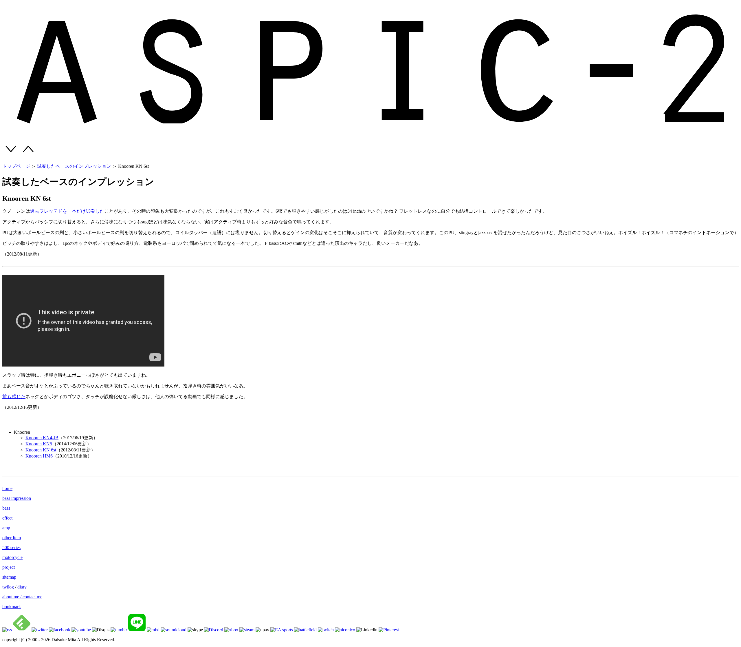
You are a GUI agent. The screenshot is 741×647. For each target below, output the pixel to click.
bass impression (16, 498)
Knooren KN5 (38, 443)
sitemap (9, 577)
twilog (8, 586)
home (7, 488)
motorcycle (12, 557)
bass (6, 508)
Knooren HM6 (39, 455)
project (8, 567)
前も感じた (13, 396)
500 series (11, 547)
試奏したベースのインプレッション (74, 166)
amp (6, 527)
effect (7, 517)
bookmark (11, 606)
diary (22, 586)
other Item (11, 537)
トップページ (16, 166)
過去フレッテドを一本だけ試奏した (67, 211)
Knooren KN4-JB (41, 437)
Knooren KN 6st (40, 449)
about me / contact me (22, 596)
